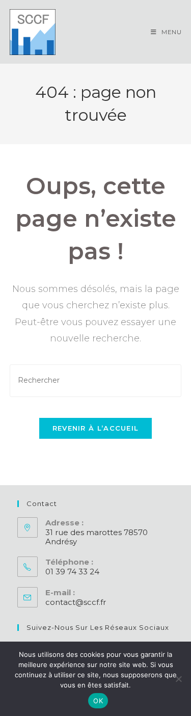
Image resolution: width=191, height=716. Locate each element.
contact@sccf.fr (75, 602)
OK (98, 701)
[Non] (178, 679)
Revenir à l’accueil (95, 428)
